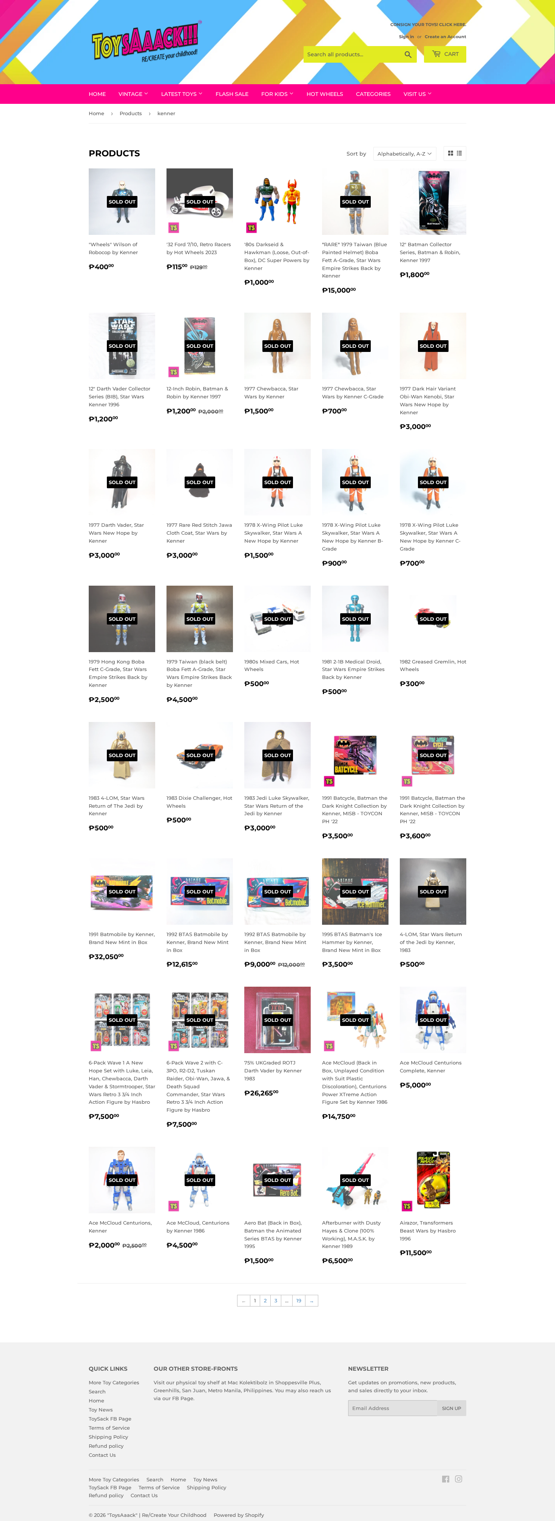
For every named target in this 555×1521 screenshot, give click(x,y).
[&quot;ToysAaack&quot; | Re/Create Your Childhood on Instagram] (458, 1480)
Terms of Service (109, 1428)
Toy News (101, 1410)
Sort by (356, 153)
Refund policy (106, 1446)
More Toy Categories (114, 1382)
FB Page (182, 1398)
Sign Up (451, 1408)
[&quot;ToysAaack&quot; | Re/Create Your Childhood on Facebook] (446, 1480)
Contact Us (102, 1455)
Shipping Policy (108, 1437)
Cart (451, 54)
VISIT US (415, 94)
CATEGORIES (373, 94)
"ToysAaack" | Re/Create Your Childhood (157, 1515)
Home (97, 94)
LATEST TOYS (179, 94)
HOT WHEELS (325, 94)
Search (97, 1391)
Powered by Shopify (239, 1515)
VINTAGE (131, 94)
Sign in (406, 36)
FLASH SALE (232, 94)
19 (298, 1300)
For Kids (275, 94)
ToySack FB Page (110, 1419)
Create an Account (445, 36)
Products (131, 113)
